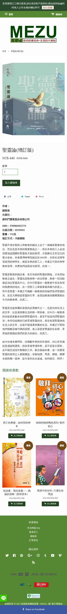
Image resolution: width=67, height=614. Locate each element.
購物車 (58, 14)
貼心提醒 (48, 7)
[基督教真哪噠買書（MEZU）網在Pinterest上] (21, 556)
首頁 (4, 51)
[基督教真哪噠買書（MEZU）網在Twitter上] (7, 556)
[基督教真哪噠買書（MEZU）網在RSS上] (33, 563)
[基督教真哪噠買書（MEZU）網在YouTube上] (53, 556)
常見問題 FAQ (33, 528)
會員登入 (33, 532)
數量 (4, 166)
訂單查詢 (33, 540)
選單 (10, 14)
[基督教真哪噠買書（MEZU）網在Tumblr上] (45, 556)
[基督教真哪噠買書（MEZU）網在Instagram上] (38, 556)
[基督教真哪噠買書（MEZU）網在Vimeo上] (60, 556)
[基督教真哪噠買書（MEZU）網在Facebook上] (14, 556)
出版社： (7, 215)
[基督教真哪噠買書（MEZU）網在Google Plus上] (30, 556)
